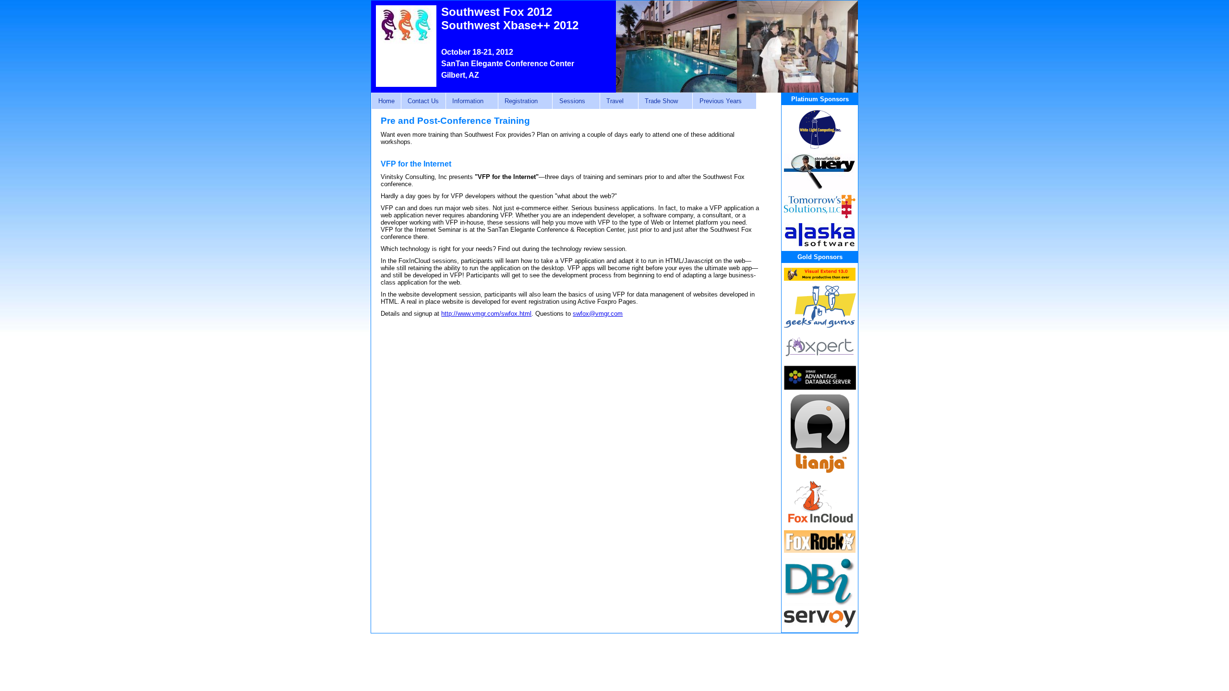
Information (464, 101)
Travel (612, 101)
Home (386, 101)
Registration (518, 101)
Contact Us (423, 101)
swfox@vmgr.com (598, 313)
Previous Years (716, 101)
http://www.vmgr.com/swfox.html (486, 313)
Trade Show (658, 101)
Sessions (568, 101)
